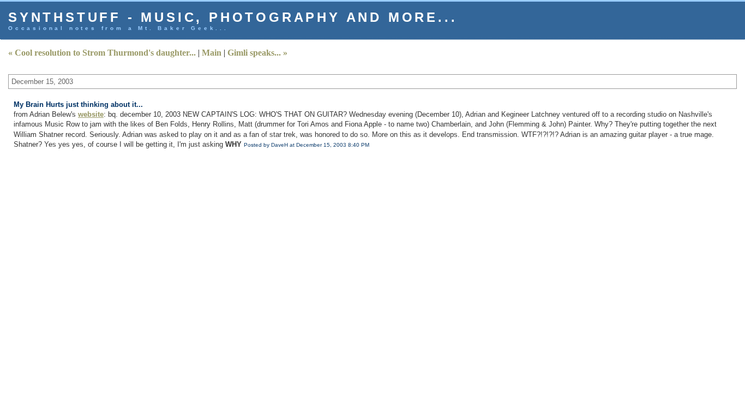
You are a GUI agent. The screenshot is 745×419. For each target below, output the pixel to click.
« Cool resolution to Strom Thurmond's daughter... (102, 52)
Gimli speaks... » (257, 52)
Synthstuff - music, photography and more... (232, 17)
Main (211, 52)
